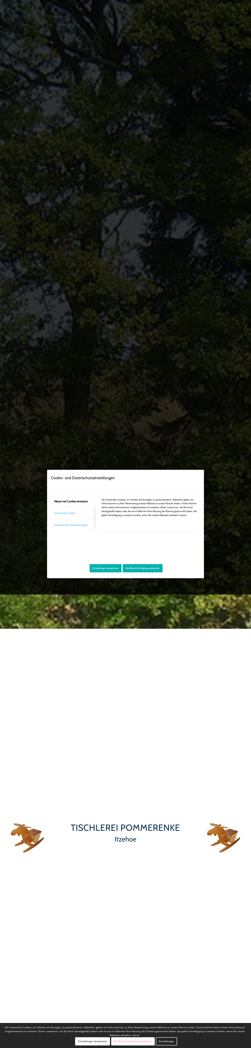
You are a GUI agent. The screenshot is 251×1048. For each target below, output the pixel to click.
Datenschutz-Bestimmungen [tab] (71, 525)
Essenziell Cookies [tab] (64, 513)
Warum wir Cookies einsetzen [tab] (71, 501)
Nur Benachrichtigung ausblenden (143, 568)
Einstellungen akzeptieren (106, 568)
